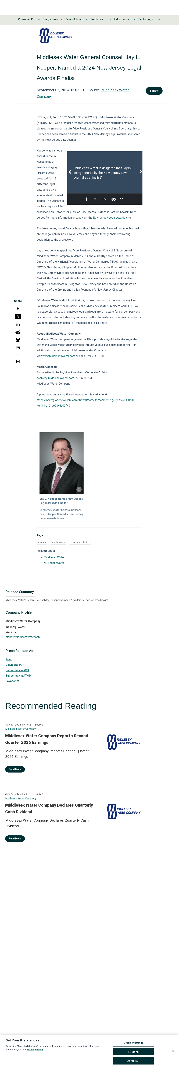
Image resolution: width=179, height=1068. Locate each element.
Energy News (50, 19)
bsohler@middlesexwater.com (55, 378)
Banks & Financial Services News (74, 19)
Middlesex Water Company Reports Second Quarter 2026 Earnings (46, 739)
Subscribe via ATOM (18, 675)
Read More (15, 769)
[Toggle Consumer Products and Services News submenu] (39, 19)
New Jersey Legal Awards (109, 217)
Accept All (133, 1060)
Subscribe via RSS (17, 670)
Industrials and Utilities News (122, 19)
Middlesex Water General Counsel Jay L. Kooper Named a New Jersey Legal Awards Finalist (61, 514)
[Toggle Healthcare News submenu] (110, 19)
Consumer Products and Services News (27, 19)
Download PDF (15, 664)
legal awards (58, 542)
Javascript (12, 681)
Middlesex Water (54, 557)
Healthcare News (98, 19)
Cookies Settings (133, 1042)
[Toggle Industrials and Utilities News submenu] (135, 19)
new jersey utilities (80, 542)
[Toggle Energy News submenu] (62, 19)
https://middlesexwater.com (23, 637)
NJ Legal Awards (54, 563)
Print (9, 659)
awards (42, 542)
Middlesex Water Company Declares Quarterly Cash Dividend (49, 808)
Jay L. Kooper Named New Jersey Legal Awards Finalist (61, 501)
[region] (89, 1051)
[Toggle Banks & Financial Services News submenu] (86, 19)
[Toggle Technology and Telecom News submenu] (159, 19)
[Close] (173, 1051)
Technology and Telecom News (147, 19)
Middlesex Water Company (20, 728)
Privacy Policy (35, 1049)
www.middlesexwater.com (58, 356)
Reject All (133, 1052)
